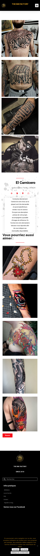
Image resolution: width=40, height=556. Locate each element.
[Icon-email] (28, 193)
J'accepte (16, 549)
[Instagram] (17, 193)
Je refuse (24, 549)
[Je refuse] (37, 546)
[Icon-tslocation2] (23, 193)
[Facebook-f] (11, 193)
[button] (36, 5)
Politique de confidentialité (20, 552)
